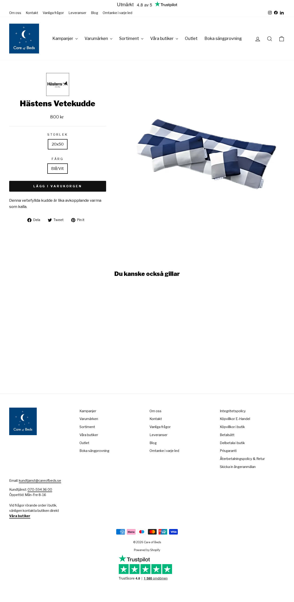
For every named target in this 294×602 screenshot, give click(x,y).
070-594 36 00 (40, 489)
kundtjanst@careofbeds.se (40, 481)
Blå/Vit (57, 168)
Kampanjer (63, 38)
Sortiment (129, 38)
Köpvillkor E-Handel (235, 419)
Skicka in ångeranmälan (238, 467)
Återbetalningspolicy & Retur (242, 459)
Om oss (15, 13)
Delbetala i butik (232, 443)
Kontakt (32, 13)
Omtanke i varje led (117, 13)
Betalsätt (227, 435)
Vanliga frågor (53, 13)
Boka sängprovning (223, 38)
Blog (94, 13)
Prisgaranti (228, 451)
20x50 (58, 144)
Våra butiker (162, 38)
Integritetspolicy (233, 411)
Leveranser (77, 13)
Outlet (191, 38)
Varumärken (97, 38)
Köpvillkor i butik (232, 427)
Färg (58, 159)
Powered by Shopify (147, 550)
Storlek (57, 134)
